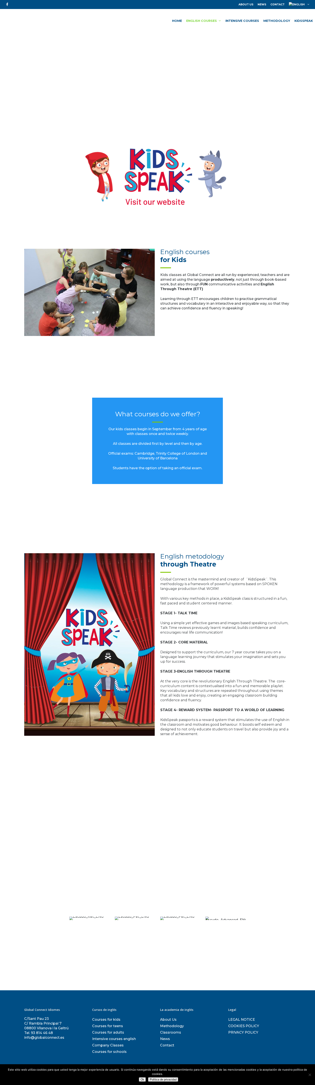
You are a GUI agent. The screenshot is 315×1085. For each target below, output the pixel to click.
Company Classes (108, 1045)
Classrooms (170, 1032)
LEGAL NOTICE (241, 1020)
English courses (201, 21)
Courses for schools (109, 1052)
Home (177, 21)
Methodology (276, 21)
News (262, 4)
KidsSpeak (303, 21)
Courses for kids (106, 1020)
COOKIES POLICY (243, 1026)
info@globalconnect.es (44, 1038)
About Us (245, 4)
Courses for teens (107, 1026)
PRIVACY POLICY (243, 1032)
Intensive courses (242, 21)
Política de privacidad (163, 1079)
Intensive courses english (114, 1039)
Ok (142, 1079)
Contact (277, 4)
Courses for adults (108, 1032)
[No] (310, 1075)
